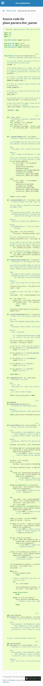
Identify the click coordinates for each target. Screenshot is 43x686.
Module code (11, 11)
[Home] (3, 11)
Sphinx (12, 680)
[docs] (37, 53)
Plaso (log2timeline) (23, 3)
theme (23, 680)
